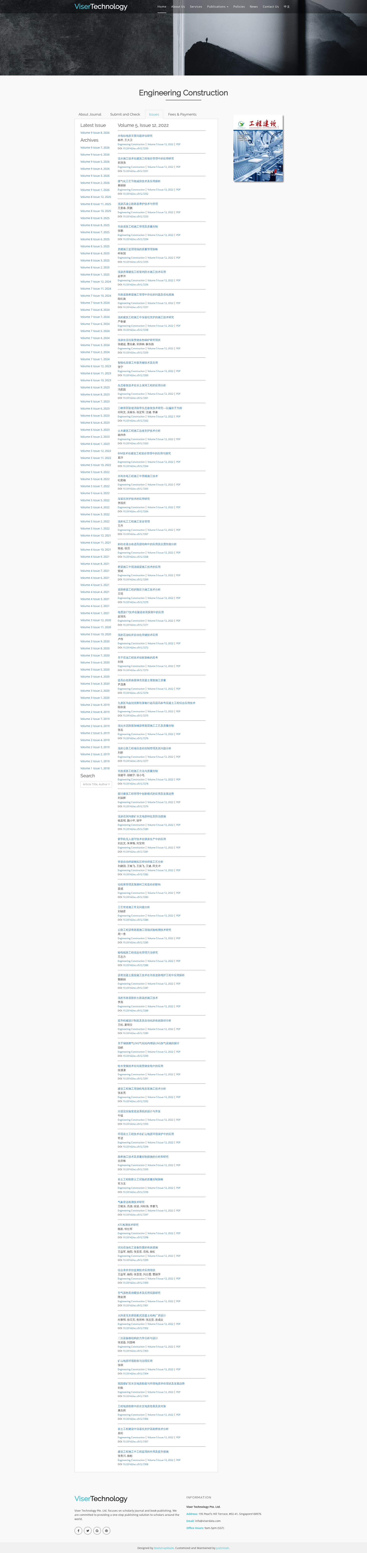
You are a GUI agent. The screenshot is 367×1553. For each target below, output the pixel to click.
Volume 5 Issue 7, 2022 (95, 486)
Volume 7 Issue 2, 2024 (95, 352)
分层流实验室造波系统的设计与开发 (139, 1111)
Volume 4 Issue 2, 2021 (95, 606)
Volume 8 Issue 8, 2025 (95, 225)
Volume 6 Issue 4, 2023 (95, 422)
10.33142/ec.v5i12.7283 (135, 897)
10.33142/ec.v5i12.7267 (135, 534)
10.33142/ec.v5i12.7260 (135, 375)
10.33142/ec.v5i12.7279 (135, 806)
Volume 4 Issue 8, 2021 (95, 563)
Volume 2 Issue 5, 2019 (95, 733)
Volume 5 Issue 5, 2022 (95, 500)
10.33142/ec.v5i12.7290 (135, 1055)
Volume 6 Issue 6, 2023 (95, 408)
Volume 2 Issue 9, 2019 (95, 705)
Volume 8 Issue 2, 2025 (95, 267)
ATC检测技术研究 (128, 1224)
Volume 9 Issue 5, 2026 (95, 161)
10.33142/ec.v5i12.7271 (135, 624)
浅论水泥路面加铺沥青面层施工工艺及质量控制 (146, 725)
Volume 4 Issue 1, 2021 (95, 613)
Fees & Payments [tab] (182, 114)
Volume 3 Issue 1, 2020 (95, 697)
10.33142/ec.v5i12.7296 (135, 1191)
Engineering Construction (131, 144)
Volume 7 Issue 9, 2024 (95, 302)
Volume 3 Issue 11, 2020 (95, 627)
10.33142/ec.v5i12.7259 (135, 352)
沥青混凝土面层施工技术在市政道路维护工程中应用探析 (151, 975)
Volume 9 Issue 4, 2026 (95, 168)
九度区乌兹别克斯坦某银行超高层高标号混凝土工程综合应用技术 (156, 703)
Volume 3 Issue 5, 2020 (95, 669)
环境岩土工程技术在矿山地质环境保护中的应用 (146, 1134)
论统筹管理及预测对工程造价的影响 (139, 884)
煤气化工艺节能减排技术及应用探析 (139, 181)
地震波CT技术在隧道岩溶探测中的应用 (141, 612)
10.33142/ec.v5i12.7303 (135, 1350)
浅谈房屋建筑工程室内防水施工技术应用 (142, 272)
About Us (178, 6)
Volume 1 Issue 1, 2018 (95, 768)
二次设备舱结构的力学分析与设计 (138, 1338)
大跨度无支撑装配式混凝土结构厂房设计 (142, 1315)
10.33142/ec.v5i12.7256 (135, 284)
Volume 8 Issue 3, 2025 (95, 260)
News (254, 6)
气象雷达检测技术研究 (131, 1202)
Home (162, 6)
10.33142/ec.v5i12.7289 (135, 1033)
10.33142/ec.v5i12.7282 (135, 874)
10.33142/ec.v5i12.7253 (135, 216)
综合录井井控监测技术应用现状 (136, 1270)
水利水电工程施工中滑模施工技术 (138, 476)
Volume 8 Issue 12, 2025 (95, 197)
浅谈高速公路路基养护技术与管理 (138, 204)
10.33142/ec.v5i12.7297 (135, 1214)
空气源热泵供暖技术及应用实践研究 (139, 1292)
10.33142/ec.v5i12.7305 (135, 1396)
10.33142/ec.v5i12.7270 (135, 602)
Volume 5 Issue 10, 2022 (95, 465)
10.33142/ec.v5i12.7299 (135, 1260)
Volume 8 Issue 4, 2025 (95, 253)
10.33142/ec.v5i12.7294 (135, 1146)
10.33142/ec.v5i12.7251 (135, 171)
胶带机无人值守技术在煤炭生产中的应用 (142, 839)
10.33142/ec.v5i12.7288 (135, 1010)
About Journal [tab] (90, 114)
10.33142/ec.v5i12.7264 (135, 465)
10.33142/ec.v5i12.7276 (135, 738)
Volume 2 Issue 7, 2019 (95, 719)
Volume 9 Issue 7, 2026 (95, 147)
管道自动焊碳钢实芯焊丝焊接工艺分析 (140, 861)
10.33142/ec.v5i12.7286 (135, 965)
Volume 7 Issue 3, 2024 (95, 345)
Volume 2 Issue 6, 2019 (95, 726)
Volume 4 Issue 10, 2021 (95, 549)
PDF (178, 144)
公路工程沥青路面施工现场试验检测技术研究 (144, 929)
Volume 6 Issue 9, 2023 (95, 387)
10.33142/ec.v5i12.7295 (135, 1169)
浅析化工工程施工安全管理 (134, 521)
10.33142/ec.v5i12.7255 (135, 261)
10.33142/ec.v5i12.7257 (135, 307)
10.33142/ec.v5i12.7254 (135, 239)
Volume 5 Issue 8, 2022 (95, 479)
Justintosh (222, 1548)
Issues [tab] (154, 114)
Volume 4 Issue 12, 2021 (95, 535)
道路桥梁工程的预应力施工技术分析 (139, 589)
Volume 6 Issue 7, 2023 (95, 401)
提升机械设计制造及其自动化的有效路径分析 (144, 1020)
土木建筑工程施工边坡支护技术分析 (139, 430)
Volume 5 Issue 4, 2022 (95, 507)
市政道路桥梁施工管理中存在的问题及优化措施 (146, 294)
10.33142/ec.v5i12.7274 (135, 692)
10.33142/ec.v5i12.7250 (135, 148)
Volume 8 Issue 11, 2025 (95, 204)
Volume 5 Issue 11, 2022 (95, 458)
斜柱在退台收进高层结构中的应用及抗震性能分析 (147, 544)
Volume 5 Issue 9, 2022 (95, 472)
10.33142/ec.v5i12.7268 (135, 556)
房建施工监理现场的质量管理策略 (138, 249)
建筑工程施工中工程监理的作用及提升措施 (143, 1451)
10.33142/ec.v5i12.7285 (135, 942)
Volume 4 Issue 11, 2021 (95, 542)
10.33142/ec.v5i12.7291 (135, 1078)
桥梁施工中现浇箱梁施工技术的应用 (139, 567)
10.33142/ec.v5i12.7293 (135, 1123)
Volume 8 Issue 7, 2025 (95, 232)
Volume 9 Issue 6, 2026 (95, 154)
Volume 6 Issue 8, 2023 (95, 394)
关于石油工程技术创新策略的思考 (138, 657)
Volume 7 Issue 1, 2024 (95, 359)
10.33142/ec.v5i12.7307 (135, 1441)
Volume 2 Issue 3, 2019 (95, 747)
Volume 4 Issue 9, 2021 (95, 556)
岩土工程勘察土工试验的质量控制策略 (140, 1179)
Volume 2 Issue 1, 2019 (95, 761)
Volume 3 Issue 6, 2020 (95, 662)
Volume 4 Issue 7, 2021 (95, 571)
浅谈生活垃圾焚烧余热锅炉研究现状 (139, 340)
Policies (239, 6)
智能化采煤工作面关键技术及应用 (138, 362)
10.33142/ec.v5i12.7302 (135, 1328)
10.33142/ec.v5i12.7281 (135, 851)
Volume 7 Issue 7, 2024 (95, 317)
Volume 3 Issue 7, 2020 (95, 655)
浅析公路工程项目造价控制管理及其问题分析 (144, 748)
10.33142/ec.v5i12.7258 (135, 329)
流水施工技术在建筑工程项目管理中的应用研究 (146, 158)
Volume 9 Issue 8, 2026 (95, 132)
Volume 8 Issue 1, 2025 (95, 274)
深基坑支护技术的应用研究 (134, 498)
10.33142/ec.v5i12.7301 (135, 1305)
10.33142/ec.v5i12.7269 (135, 579)
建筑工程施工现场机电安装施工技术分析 (142, 1088)
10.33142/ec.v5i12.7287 (135, 987)
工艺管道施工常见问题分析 (134, 907)
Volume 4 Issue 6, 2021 (95, 578)
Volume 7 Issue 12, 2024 (95, 281)
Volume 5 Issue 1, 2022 (95, 528)
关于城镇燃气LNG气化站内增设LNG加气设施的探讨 (148, 1043)
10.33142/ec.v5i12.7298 (135, 1237)
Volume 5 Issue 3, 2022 (95, 514)
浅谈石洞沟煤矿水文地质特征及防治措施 (142, 816)
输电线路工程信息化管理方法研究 (138, 952)
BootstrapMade (164, 1548)
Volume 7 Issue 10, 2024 (95, 295)
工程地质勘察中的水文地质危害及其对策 (142, 1406)
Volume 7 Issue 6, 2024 (95, 324)
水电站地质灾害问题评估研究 (135, 135)
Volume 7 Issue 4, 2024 (95, 338)
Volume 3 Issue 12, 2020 (95, 620)
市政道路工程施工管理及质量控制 (138, 226)
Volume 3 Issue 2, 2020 (95, 690)
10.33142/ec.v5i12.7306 (135, 1418)
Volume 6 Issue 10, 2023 (95, 380)
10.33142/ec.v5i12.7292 (135, 1101)
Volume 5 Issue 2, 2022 (95, 521)
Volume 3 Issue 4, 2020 (95, 676)
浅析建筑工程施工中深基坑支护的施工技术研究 (146, 317)
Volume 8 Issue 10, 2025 (95, 211)
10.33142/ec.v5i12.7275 (135, 715)
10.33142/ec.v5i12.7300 (135, 1282)
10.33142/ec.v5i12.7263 (135, 443)
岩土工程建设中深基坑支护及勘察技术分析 (143, 1429)
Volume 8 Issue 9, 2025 (95, 218)
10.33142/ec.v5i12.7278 (135, 783)
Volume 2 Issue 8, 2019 (95, 712)
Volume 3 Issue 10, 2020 (95, 634)
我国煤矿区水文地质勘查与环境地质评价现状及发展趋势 (151, 1383)
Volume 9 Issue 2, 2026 (95, 183)
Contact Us (271, 6)
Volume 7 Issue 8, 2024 (95, 310)
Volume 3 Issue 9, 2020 (95, 641)
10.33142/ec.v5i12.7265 (135, 488)
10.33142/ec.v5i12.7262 (135, 420)
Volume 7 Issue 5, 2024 (95, 331)
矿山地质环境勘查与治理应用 (135, 1361)
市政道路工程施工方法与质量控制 (138, 771)
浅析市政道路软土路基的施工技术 (138, 998)
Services (196, 6)
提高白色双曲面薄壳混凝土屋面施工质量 (142, 680)
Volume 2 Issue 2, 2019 (95, 754)
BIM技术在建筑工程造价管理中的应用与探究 (144, 453)
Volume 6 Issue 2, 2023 (95, 436)
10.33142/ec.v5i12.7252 (135, 193)
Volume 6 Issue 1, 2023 (95, 444)
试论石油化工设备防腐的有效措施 (138, 1247)
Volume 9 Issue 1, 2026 (95, 190)
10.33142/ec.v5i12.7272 (135, 647)
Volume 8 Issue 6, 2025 (95, 239)
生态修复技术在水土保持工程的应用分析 (142, 385)
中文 (287, 6)
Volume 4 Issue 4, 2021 (95, 592)
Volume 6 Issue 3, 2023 (95, 429)
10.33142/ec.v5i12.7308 (135, 1464)
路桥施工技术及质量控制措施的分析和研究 (143, 1156)
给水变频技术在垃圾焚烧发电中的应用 (140, 1066)
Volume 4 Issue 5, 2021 (95, 585)
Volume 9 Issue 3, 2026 (95, 175)
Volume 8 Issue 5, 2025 (95, 246)
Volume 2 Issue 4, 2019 (95, 740)
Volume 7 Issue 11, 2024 (95, 288)
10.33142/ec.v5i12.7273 (135, 670)
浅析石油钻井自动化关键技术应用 (138, 635)
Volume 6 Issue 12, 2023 (95, 366)
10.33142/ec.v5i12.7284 (135, 919)
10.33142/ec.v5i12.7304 (135, 1373)
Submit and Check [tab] (125, 114)
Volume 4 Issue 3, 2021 (95, 599)
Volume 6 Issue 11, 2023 (95, 373)
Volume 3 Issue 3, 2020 (95, 683)
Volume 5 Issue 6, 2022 (95, 493)
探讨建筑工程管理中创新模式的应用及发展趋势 (146, 793)
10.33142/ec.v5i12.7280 (135, 828)
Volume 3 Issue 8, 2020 (95, 648)
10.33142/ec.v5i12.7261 (135, 397)
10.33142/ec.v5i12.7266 (135, 511)
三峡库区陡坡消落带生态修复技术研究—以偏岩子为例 (150, 408)
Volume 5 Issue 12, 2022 (95, 451)
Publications (217, 6)
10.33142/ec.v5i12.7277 (135, 760)
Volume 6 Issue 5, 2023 (95, 415)
